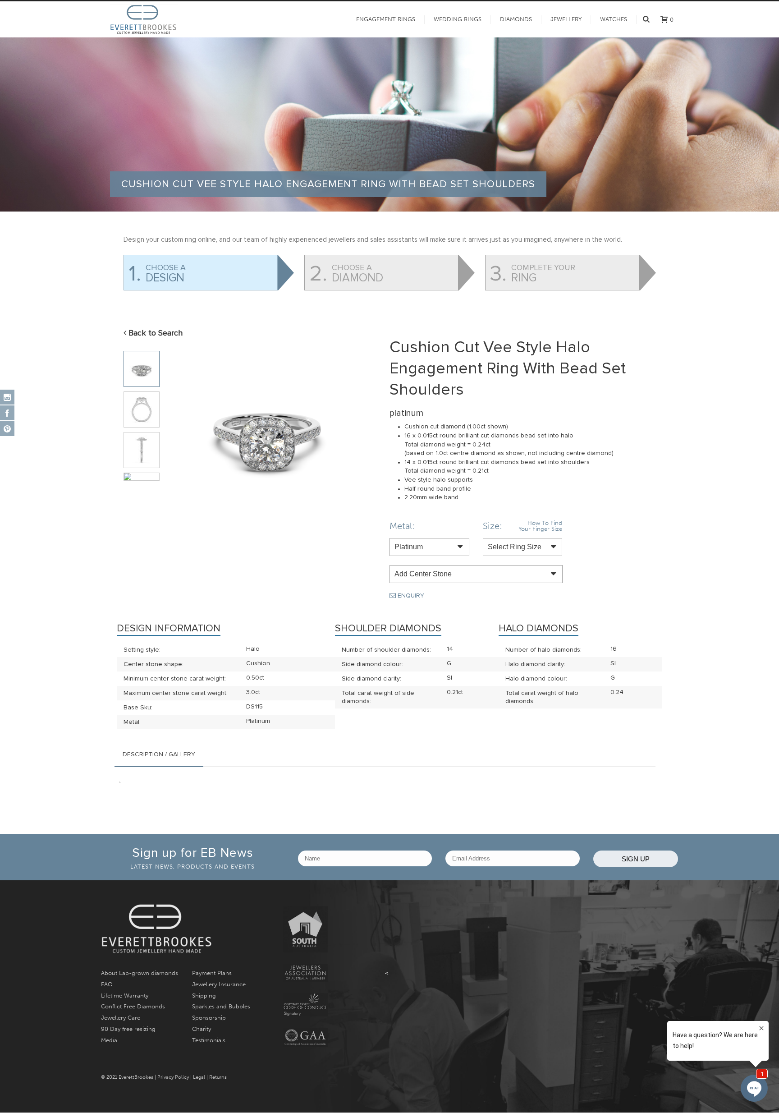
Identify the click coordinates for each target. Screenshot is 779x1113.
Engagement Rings (385, 19)
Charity (201, 1029)
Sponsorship (209, 1017)
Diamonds (516, 19)
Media (109, 1040)
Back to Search (154, 333)
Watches (613, 19)
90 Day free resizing (128, 1029)
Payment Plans (212, 973)
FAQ (107, 984)
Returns (218, 1077)
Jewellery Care (120, 1017)
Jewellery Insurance (219, 984)
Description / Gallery (159, 754)
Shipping (204, 995)
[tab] (159, 754)
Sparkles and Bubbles (221, 1006)
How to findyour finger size (540, 526)
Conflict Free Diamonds (133, 1006)
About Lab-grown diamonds (139, 973)
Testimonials (208, 1040)
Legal (199, 1077)
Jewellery (566, 19)
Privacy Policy (173, 1077)
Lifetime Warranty (124, 995)
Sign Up (636, 859)
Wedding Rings (457, 19)
